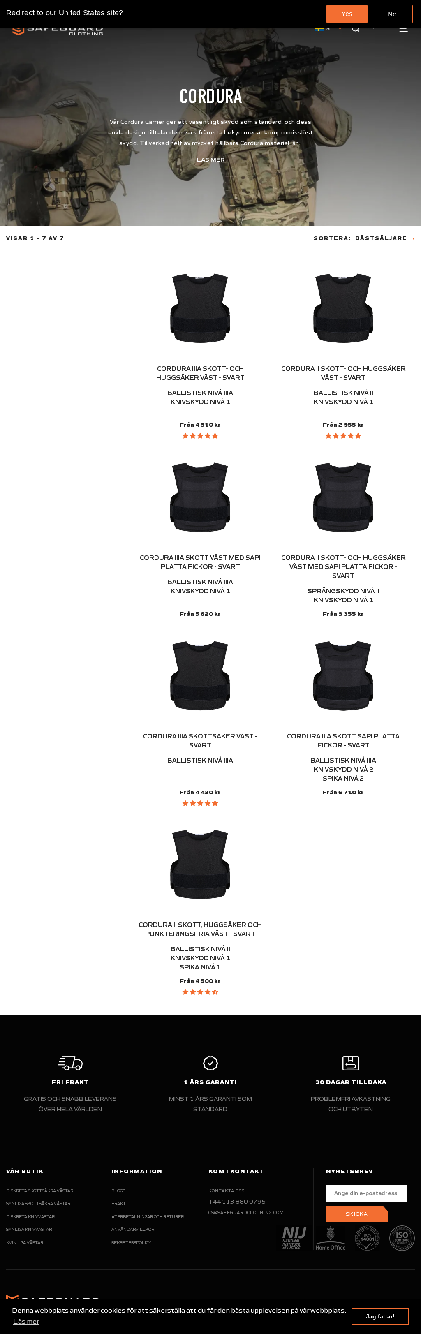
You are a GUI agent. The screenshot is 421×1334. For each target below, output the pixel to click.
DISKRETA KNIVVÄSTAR (30, 1216)
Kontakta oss (226, 1190)
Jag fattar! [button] (380, 1316)
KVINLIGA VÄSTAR (24, 1242)
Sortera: (332, 238)
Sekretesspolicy (131, 1242)
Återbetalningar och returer (147, 1216)
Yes (347, 13)
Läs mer (210, 160)
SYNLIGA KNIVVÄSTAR (29, 1229)
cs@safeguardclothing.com (246, 1212)
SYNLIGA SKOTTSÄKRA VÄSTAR (38, 1203)
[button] (200, 435)
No (392, 13)
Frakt (118, 1203)
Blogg (118, 1190)
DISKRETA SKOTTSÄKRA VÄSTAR (39, 1190)
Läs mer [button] (26, 1321)
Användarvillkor (132, 1229)
